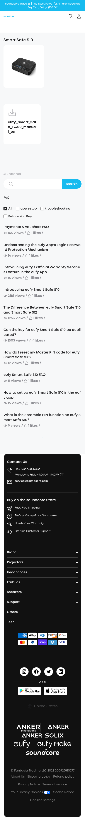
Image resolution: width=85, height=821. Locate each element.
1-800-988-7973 (31, 469)
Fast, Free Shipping (27, 507)
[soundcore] (8, 16)
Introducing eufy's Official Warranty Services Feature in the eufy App (41, 269)
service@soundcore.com (31, 481)
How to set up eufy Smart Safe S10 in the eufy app (42, 395)
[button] (7, 27)
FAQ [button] (6, 198)
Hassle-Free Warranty (29, 523)
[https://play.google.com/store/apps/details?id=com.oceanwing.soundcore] (29, 691)
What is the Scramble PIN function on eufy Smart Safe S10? (42, 417)
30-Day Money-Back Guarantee (36, 515)
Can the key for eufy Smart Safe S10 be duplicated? (42, 332)
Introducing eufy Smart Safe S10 (31, 289)
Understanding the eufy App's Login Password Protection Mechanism (42, 247)
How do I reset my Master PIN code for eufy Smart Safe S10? (41, 354)
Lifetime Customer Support (33, 531)
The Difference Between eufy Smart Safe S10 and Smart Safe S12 (42, 309)
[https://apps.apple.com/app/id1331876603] (55, 691)
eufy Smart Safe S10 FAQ (24, 374)
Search (72, 184)
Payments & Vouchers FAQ (26, 227)
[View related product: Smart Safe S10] (23, 66)
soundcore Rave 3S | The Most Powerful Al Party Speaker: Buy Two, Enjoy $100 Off (42, 5)
